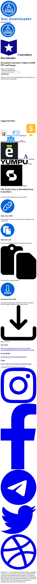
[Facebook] (18, 469)
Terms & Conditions (21, 364)
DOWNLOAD (4, 74)
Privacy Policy (5, 364)
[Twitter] (18, 533)
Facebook (9, 357)
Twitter (19, 357)
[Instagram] (18, 402)
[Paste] (19, 72)
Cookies (29, 364)
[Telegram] (18, 504)
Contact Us (12, 364)
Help (9, 22)
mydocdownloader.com (18, 367)
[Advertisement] (18, 99)
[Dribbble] (18, 569)
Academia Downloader (27, 350)
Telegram (14, 357)
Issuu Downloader (18, 348)
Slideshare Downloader (14, 350)
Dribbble (23, 357)
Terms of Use (4, 22)
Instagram (3, 357)
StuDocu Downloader (7, 348)
